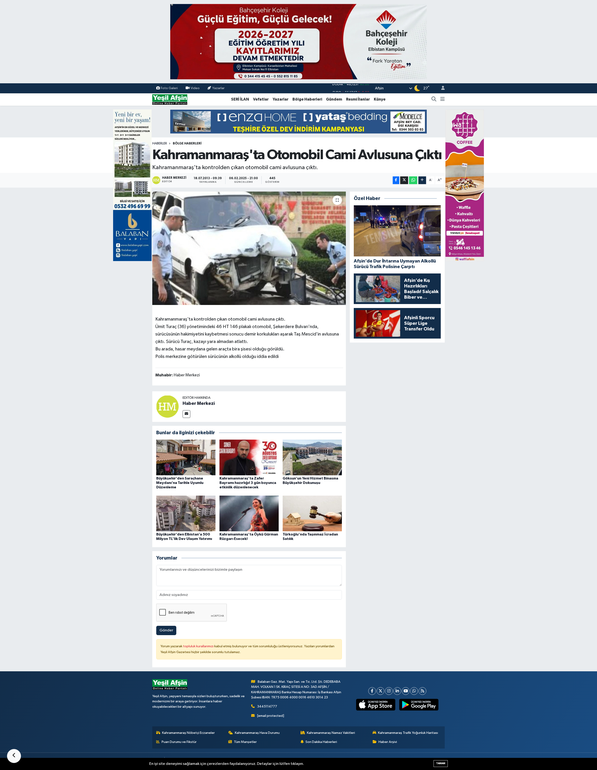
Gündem (334, 99)
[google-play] (419, 704)
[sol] (132, 185)
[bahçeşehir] (298, 42)
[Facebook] (372, 691)
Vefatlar (261, 99)
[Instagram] (389, 691)
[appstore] (375, 704)
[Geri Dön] (14, 756)
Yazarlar (218, 88)
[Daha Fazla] (422, 180)
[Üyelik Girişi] (441, 88)
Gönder (166, 630)
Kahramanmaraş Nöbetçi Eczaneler (188, 733)
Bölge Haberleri (307, 99)
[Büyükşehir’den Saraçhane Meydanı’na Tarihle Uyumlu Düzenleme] (185, 457)
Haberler (159, 143)
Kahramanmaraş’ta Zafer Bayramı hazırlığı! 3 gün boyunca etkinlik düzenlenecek (247, 482)
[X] (380, 691)
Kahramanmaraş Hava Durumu (257, 733)
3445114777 (267, 706)
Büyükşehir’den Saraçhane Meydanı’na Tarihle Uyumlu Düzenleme (179, 482)
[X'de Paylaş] (404, 180)
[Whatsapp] (414, 691)
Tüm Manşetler (245, 742)
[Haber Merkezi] (167, 406)
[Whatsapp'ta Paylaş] (413, 180)
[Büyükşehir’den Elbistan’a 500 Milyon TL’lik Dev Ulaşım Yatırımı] (185, 513)
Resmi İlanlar (358, 99)
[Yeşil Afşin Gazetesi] (169, 99)
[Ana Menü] (442, 99)
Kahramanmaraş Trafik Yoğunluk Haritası (408, 733)
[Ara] (434, 99)
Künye (379, 99)
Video (195, 88)
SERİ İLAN (240, 99)
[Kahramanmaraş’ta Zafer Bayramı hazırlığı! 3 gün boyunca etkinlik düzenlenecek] (249, 457)
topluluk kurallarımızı (198, 646)
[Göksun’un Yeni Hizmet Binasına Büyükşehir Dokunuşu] (312, 457)
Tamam (440, 763)
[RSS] (422, 691)
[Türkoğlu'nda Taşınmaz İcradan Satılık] (312, 513)
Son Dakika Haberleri (321, 742)
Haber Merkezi (199, 403)
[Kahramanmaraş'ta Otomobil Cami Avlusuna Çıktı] (249, 248)
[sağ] (464, 185)
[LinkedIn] (397, 691)
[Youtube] (406, 691)
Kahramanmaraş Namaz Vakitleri (331, 733)
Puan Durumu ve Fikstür (179, 742)
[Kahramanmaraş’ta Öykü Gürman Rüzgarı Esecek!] (249, 513)
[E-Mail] (186, 414)
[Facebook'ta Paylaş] (396, 180)
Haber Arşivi (387, 742)
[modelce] (298, 121)
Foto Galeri (169, 88)
